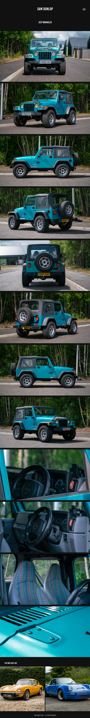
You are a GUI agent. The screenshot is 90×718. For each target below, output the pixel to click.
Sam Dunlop (45, 9)
